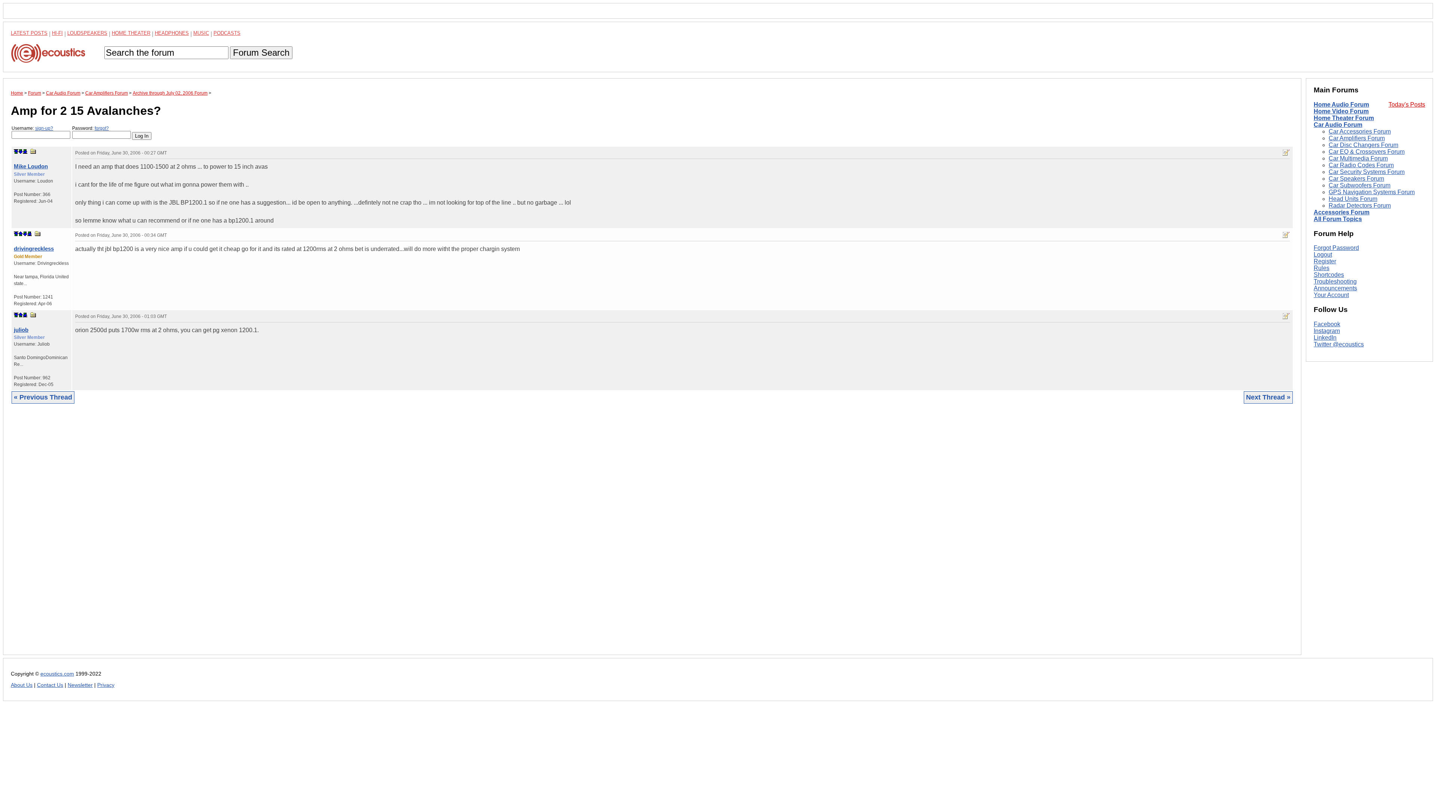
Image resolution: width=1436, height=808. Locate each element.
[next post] (20, 151)
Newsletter (80, 685)
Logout (1323, 254)
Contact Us (50, 685)
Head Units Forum (1353, 199)
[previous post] (20, 234)
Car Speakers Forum (1356, 178)
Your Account (1331, 295)
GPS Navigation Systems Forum (1372, 192)
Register (1325, 261)
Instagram (1327, 331)
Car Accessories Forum (1360, 131)
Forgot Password (1336, 248)
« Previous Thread (43, 397)
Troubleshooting (1335, 281)
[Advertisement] (235, 535)
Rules (1321, 268)
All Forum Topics (1338, 219)
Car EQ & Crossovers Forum (1367, 152)
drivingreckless (34, 248)
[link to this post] (33, 151)
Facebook (1327, 324)
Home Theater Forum (1344, 118)
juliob (21, 330)
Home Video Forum (1341, 111)
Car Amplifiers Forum (1357, 138)
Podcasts (227, 33)
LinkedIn (1325, 337)
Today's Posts (1407, 104)
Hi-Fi (57, 33)
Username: (32, 128)
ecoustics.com (57, 674)
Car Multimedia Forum (1358, 158)
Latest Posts (29, 33)
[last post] (25, 151)
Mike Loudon (31, 166)
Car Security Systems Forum (1367, 172)
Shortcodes (1329, 275)
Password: (90, 128)
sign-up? (44, 128)
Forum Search (261, 53)
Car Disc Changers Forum (1363, 145)
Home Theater (131, 33)
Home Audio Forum (1341, 104)
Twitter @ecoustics (1339, 344)
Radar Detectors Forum (1360, 205)
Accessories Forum (1341, 212)
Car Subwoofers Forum (1359, 185)
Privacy (105, 685)
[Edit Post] (1286, 153)
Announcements (1335, 288)
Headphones (172, 33)
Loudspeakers (87, 33)
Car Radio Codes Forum (1361, 165)
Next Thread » (1268, 397)
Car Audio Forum (1338, 125)
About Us (22, 685)
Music (201, 33)
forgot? (102, 128)
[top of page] (16, 151)
